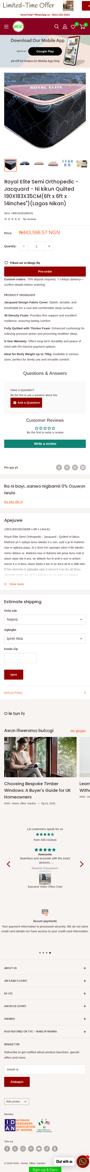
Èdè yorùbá (13, 1101)
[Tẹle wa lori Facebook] (7, 1149)
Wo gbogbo (78, 731)
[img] (45, 834)
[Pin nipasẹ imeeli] (83, 467)
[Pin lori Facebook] (59, 467)
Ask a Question (28, 402)
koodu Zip (11, 649)
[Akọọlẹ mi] (65, 26)
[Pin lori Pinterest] (67, 467)
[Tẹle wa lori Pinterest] (31, 1149)
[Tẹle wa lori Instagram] (23, 1149)
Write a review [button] (45, 443)
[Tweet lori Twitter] (75, 467)
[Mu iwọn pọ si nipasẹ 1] (49, 246)
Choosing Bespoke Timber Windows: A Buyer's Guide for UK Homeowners (37, 790)
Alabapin (16, 1081)
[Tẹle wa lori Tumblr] (55, 1149)
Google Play (45, 51)
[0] (82, 26)
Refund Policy (13, 692)
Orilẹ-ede (10, 610)
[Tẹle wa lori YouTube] (39, 1149)
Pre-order (45, 271)
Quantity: (10, 246)
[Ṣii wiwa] (56, 26)
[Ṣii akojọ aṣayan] (6, 26)
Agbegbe (10, 629)
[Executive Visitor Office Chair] (45, 879)
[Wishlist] (73, 26)
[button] (9, 864)
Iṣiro (13, 674)
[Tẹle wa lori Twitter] (15, 1149)
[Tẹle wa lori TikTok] (47, 1149)
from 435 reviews (45, 839)
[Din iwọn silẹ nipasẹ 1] (23, 246)
